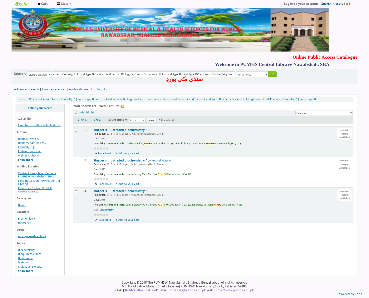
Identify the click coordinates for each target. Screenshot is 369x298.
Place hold (104, 153)
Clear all (97, 120)
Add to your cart (128, 153)
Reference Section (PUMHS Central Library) (35, 190)
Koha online (25, 4)
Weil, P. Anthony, (28, 156)
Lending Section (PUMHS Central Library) (39, 182)
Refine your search (40, 108)
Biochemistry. (26, 250)
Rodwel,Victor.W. (161, 161)
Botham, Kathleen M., (32, 143)
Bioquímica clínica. (30, 254)
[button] (43, 4)
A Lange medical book (32, 236)
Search (20, 74)
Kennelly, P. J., (27, 147)
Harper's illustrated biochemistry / (121, 130)
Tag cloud (103, 89)
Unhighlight (86, 113)
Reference (24, 223)
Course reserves (54, 89)
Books (22, 205)
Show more (25, 160)
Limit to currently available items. (39, 125)
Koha (358, 294)
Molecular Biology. (30, 267)
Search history (332, 4)
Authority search (81, 89)
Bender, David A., (29, 139)
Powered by (346, 294)
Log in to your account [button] (301, 4)
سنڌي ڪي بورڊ (184, 79)
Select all (82, 120)
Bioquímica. (25, 258)
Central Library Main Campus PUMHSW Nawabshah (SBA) (37, 175)
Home (21, 99)
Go (272, 74)
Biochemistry (26, 219)
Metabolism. (26, 263)
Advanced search (26, 89)
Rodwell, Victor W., (30, 151)
